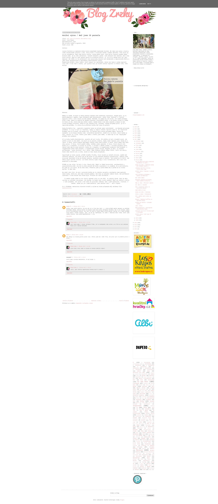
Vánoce (148, 463)
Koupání (135, 417)
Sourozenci (139, 456)
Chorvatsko (147, 404)
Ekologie (151, 395)
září (137, 147)
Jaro (153, 407)
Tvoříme (144, 462)
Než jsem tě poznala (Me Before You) (79, 38)
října (137, 145)
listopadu (139, 143)
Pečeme (140, 435)
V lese (141, 463)
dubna (137, 157)
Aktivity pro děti (139, 372)
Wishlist (143, 468)
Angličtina (144, 374)
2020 (135, 133)
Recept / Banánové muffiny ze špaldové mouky (143, 200)
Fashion (151, 396)
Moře (137, 432)
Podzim (134, 438)
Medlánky (140, 428)
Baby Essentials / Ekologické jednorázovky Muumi (143, 208)
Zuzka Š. (68, 206)
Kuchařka (135, 420)
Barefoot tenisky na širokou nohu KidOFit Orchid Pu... (143, 180)
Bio (134, 378)
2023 (135, 127)
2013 (135, 229)
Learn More (142, 3)
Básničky (138, 377)
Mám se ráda (150, 423)
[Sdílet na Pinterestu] (90, 194)
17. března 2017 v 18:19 (78, 257)
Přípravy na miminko (147, 445)
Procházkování (147, 441)
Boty (134, 380)
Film (137, 398)
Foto (143, 398)
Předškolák (148, 444)
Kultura (143, 420)
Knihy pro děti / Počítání (142, 192)
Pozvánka (151, 439)
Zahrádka (152, 468)
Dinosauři (142, 389)
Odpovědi (70, 219)
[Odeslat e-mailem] (83, 194)
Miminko (135, 429)
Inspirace (137, 406)
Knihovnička (136, 413)
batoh (145, 377)
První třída (136, 444)
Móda (142, 431)
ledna (137, 220)
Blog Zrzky (73, 222)
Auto (137, 375)
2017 (135, 139)
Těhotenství (146, 460)
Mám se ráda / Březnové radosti (144, 183)
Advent (139, 371)
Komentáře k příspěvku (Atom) (84, 303)
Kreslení (135, 419)
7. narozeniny (147, 368)
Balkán (144, 375)
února (137, 218)
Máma (138, 425)
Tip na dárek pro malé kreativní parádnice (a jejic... (144, 162)
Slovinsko (135, 454)
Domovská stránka (96, 300)
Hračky (142, 401)
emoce (136, 396)
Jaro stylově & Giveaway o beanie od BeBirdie (142, 175)
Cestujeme (151, 380)
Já (68, 196)
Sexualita (139, 453)
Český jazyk (149, 384)
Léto (140, 422)
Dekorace (144, 386)
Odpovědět (69, 216)
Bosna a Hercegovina (145, 378)
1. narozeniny (145, 362)
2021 (135, 131)
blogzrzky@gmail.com (138, 115)
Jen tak (138, 409)
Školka (134, 460)
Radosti (152, 448)
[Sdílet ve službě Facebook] (88, 194)
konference (139, 416)
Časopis (146, 383)
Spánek (148, 456)
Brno (141, 380)
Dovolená (142, 393)
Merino (149, 428)
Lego (134, 422)
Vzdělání (135, 468)
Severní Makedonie (149, 451)
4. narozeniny (150, 365)
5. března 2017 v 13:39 (83, 246)
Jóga (134, 410)
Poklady (152, 438)
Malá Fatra (135, 423)
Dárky (134, 386)
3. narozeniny (137, 365)
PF (147, 435)
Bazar (150, 377)
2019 (135, 135)
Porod (144, 439)
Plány (152, 435)
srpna (137, 149)
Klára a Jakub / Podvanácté (143, 194)
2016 (135, 222)
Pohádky (143, 438)
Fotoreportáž (150, 398)
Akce (148, 371)
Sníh (153, 454)
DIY (150, 389)
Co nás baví (142, 382)
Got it (149, 3)
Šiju (142, 459)
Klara (67, 234)
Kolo (153, 414)
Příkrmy (135, 445)
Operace (150, 434)
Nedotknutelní (66, 188)
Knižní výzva (73, 196)
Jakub (145, 407)
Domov (134, 393)
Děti (153, 386)
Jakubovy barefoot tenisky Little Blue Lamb (142, 168)
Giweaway (139, 399)
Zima (144, 469)
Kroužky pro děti (146, 419)
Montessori (151, 431)
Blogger (122, 500)
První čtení (136, 442)
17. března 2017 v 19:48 (84, 267)
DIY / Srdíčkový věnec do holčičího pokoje (142, 187)
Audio (152, 374)
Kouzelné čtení (146, 417)
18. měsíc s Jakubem (141, 185)
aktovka (152, 372)
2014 (135, 226)
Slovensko (148, 453)
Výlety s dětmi (145, 466)
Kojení (146, 415)
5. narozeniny (141, 366)
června (138, 153)
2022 (135, 129)
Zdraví (137, 469)
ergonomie (144, 396)
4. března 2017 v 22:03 (76, 234)
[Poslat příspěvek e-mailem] (80, 194)
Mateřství (151, 426)
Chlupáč (135, 404)
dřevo (150, 393)
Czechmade (136, 383)
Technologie (135, 462)
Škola (148, 459)
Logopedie (149, 422)
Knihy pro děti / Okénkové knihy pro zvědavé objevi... (144, 165)
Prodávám (138, 441)
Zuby (150, 469)
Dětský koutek (141, 387)
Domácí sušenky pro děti (140, 390)
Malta (142, 423)
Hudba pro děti (140, 402)
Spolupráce (136, 457)
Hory (134, 401)
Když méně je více (140, 190)
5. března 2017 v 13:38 (83, 222)
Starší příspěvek (124, 300)
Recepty (152, 450)
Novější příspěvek (68, 300)
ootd (143, 434)
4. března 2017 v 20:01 (78, 206)
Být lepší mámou (139, 177)
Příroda (139, 447)
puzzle (144, 448)
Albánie (137, 374)
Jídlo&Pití (148, 409)
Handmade (148, 399)
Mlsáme (134, 431)
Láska (150, 420)
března (138, 160)
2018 (135, 137)
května (138, 155)
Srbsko (134, 459)
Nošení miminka (146, 432)
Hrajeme (152, 401)
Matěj (134, 426)
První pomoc (147, 442)
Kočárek (139, 414)
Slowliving (145, 454)
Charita (150, 402)
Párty (134, 435)
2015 (135, 224)
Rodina (138, 452)
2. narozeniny (147, 364)
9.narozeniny (150, 369)
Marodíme (148, 425)
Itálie (152, 406)
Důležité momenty (138, 395)
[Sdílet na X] (87, 194)
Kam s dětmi (144, 410)
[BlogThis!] (85, 194)
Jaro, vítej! (139, 205)
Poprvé (137, 439)
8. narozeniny (137, 369)
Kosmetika (148, 416)
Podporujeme (147, 437)
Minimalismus (147, 429)
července (138, 151)
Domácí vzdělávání (146, 392)
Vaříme (134, 465)
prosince (138, 141)
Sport (148, 457)
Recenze (81, 196)
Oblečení (135, 434)
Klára (146, 412)
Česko (140, 384)
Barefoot (151, 375)
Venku (142, 465)
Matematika (142, 426)
